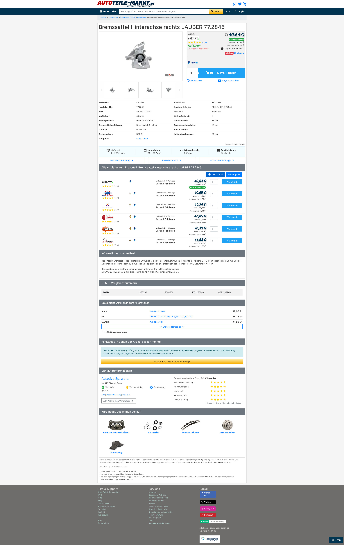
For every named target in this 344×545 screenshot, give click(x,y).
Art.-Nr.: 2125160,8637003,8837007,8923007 (171, 316)
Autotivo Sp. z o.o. (115, 379)
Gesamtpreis (233, 174)
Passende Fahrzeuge (222, 160)
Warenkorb (221, 73)
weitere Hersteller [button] (172, 326)
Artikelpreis (215, 174)
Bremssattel (141, 18)
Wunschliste (194, 80)
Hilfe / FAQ (336, 540)
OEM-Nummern (172, 160)
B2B (228, 11)
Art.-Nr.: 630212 (157, 311)
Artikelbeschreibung (122, 160)
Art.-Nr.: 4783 (156, 322)
